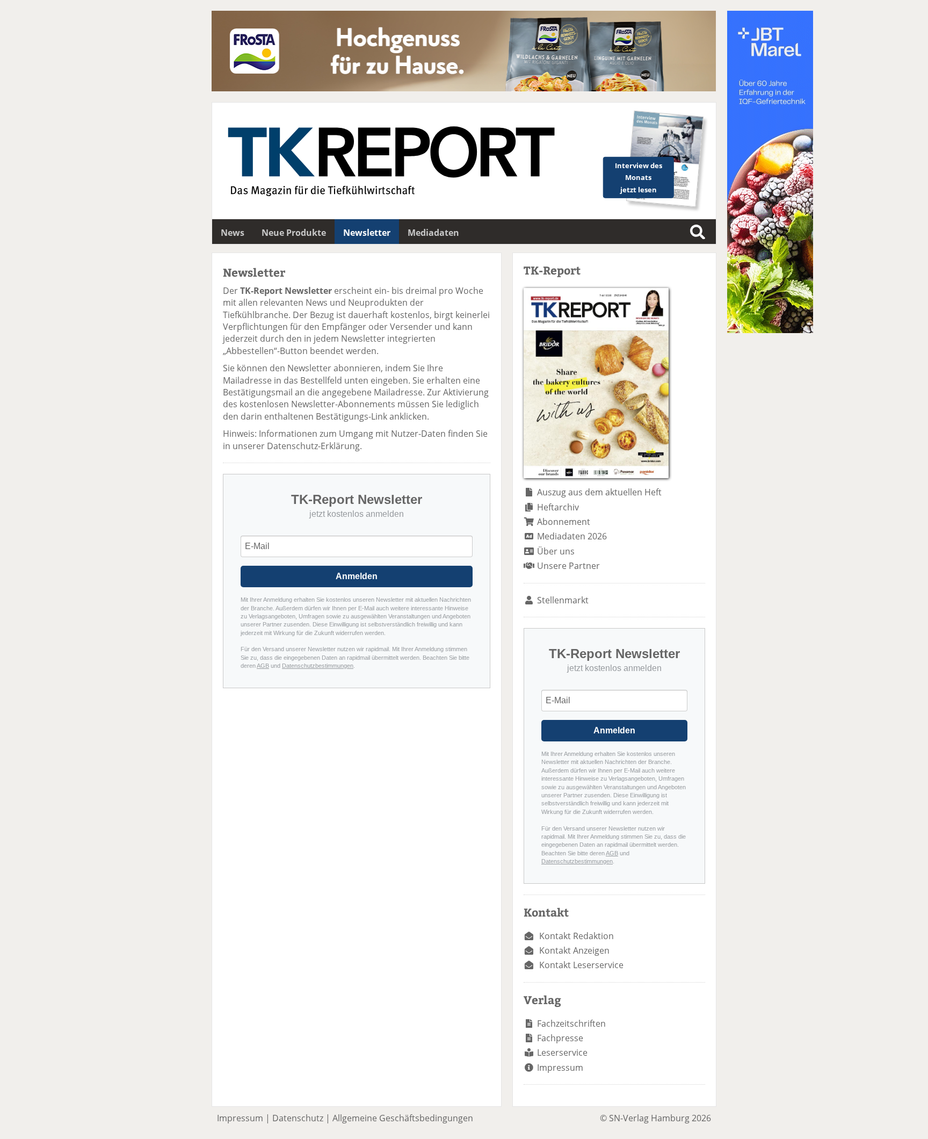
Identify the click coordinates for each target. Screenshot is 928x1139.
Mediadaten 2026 (572, 536)
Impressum (560, 1067)
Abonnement (563, 522)
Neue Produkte (294, 233)
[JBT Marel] (770, 330)
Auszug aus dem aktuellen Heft (599, 492)
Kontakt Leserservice (581, 965)
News (232, 233)
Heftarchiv (558, 507)
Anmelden (357, 576)
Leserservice (562, 1052)
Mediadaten (433, 233)
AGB (263, 665)
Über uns (556, 551)
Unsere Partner (568, 566)
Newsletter (366, 233)
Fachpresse (560, 1038)
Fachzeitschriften (571, 1023)
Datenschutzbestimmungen (317, 665)
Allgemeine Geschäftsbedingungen (402, 1118)
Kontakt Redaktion (576, 936)
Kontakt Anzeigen (574, 950)
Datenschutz (297, 1118)
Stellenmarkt (563, 600)
